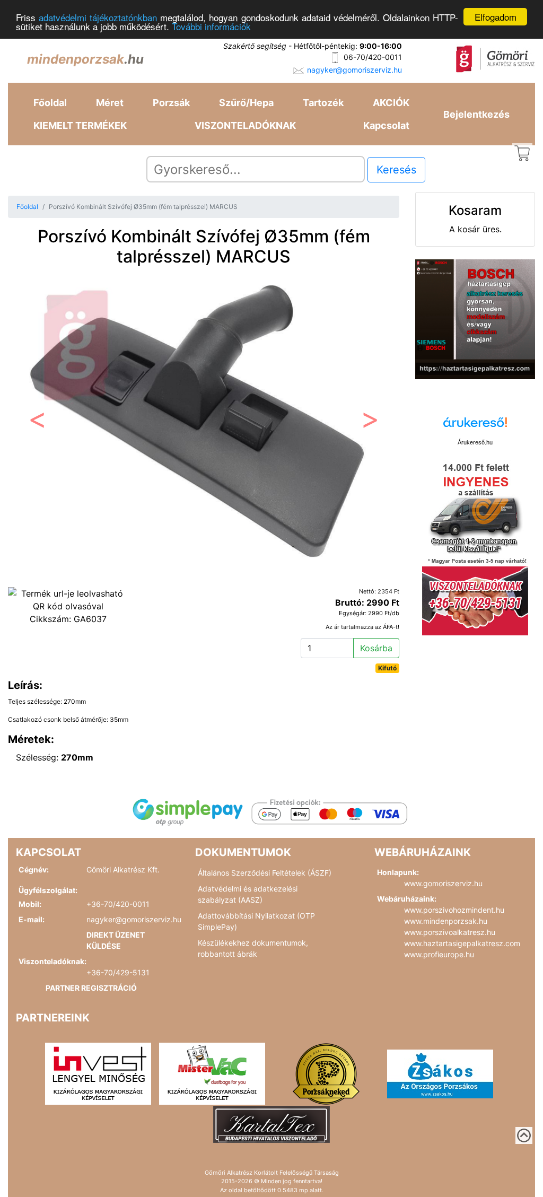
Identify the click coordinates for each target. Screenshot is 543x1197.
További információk (211, 26)
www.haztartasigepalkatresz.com (462, 943)
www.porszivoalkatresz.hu (449, 932)
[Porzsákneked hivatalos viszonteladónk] (326, 1073)
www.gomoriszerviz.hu (443, 883)
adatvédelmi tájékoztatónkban (98, 17)
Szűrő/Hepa (246, 102)
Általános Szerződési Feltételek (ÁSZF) (264, 872)
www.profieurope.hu (439, 954)
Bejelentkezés (476, 114)
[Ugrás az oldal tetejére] (523, 1135)
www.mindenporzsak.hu (445, 920)
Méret (110, 102)
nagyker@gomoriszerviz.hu (354, 69)
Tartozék (323, 102)
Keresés (396, 169)
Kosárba (376, 648)
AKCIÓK (391, 102)
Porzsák (171, 102)
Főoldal (50, 102)
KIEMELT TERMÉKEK (80, 125)
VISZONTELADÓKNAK (245, 125)
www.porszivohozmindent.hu (454, 909)
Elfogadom (495, 16)
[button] (37, 423)
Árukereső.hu (475, 442)
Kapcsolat (386, 125)
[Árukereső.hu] (475, 426)
